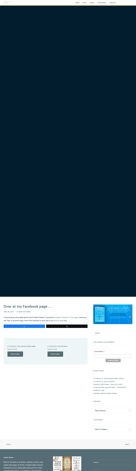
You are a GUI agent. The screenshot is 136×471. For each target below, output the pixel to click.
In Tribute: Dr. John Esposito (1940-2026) (21, 346)
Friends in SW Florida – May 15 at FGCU (108, 384)
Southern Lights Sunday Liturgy (105, 393)
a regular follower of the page (66, 317)
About (92, 3)
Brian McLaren (24, 312)
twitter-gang (58, 320)
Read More (15, 354)
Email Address (99, 352)
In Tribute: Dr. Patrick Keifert (57, 346)
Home (77, 3)
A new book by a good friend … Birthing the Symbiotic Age (109, 389)
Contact (112, 3)
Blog (84, 3)
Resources (102, 3)
